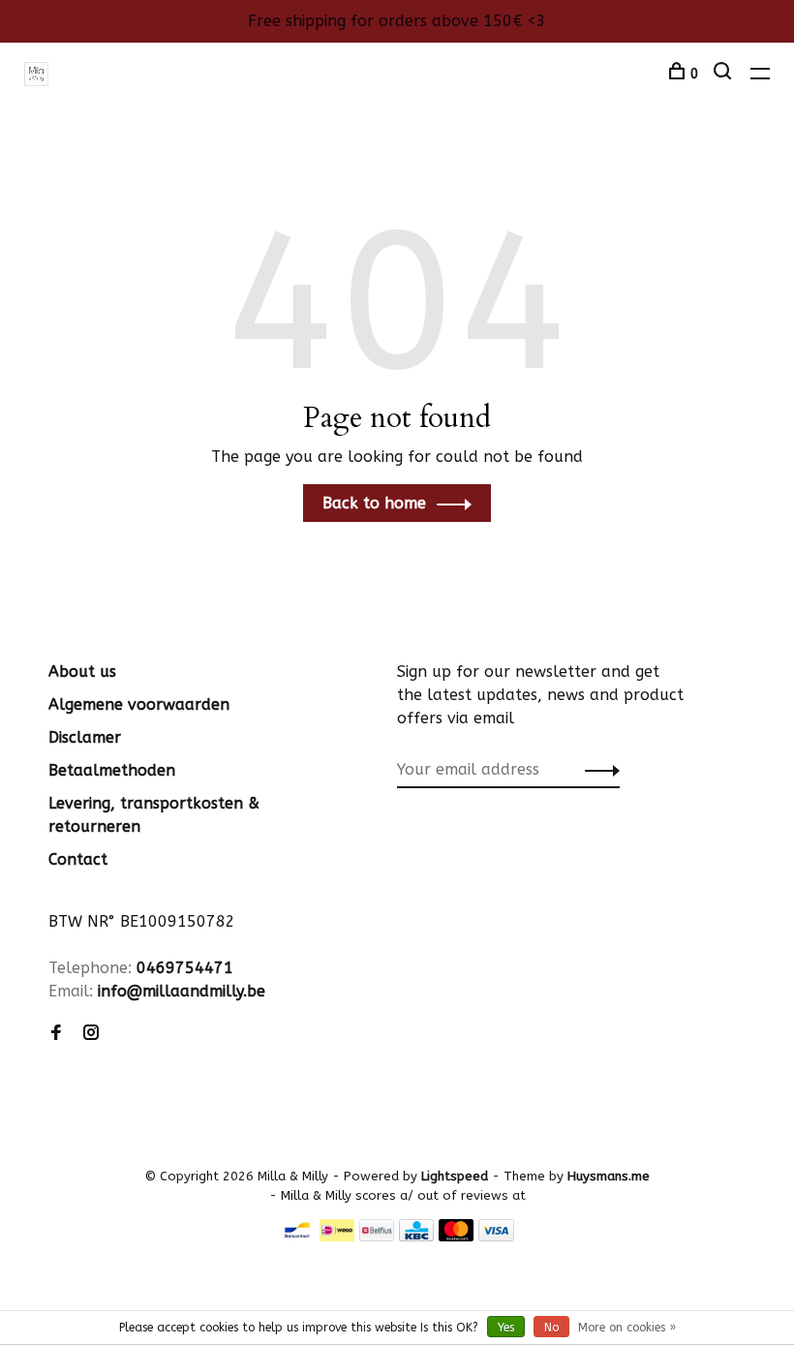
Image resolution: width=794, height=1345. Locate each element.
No (551, 1327)
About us (82, 671)
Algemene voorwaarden (138, 704)
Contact (77, 859)
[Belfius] (376, 1236)
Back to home (374, 503)
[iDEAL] (337, 1236)
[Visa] (496, 1236)
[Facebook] (56, 1033)
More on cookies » (627, 1327)
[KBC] (416, 1236)
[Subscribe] (597, 770)
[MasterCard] (456, 1236)
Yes (506, 1327)
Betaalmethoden (111, 770)
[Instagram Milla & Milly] (91, 1033)
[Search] (725, 74)
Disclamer (84, 737)
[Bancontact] (297, 1236)
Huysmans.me (608, 1176)
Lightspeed (454, 1176)
